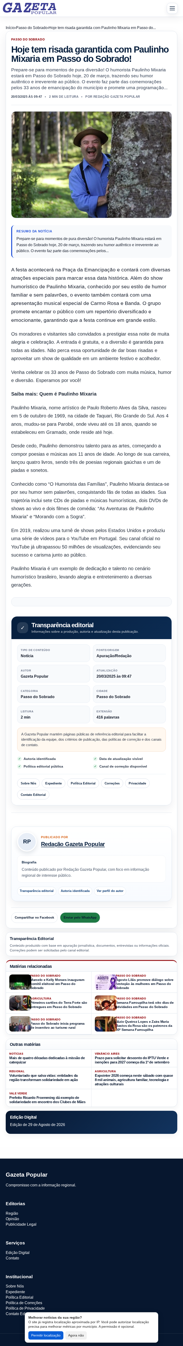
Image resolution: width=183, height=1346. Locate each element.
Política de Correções (24, 1303)
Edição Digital (18, 1253)
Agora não (76, 1335)
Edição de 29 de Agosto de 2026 (37, 1125)
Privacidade (137, 783)
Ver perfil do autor (110, 891)
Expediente (53, 783)
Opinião (12, 1219)
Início (10, 28)
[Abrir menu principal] (172, 8)
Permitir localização (46, 1335)
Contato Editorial (33, 794)
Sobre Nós (28, 783)
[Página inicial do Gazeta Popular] (29, 8)
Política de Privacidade (25, 1308)
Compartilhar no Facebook (34, 917)
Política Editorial (83, 783)
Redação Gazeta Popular (73, 844)
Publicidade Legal (21, 1224)
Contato (12, 1258)
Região (12, 1213)
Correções (112, 783)
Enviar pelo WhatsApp (80, 917)
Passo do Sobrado (31, 28)
